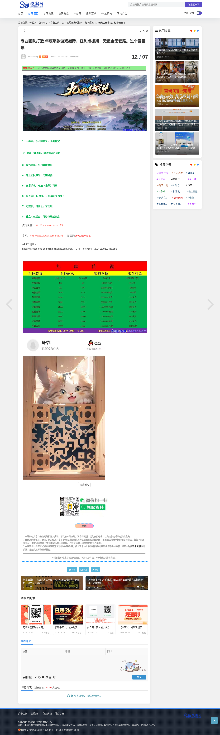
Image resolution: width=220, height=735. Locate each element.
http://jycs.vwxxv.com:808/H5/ (47, 235)
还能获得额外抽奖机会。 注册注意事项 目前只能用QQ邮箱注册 (178, 179)
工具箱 (108, 13)
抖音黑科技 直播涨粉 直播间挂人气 (178, 191)
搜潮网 (39, 721)
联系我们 (136, 546)
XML (69, 713)
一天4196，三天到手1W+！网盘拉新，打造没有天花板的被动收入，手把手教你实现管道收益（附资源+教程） (177, 146)
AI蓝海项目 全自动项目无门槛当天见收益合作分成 (177, 51)
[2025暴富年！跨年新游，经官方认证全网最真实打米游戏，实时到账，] (211, 303)
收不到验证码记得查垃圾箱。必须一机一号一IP (178, 203)
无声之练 (163, 197)
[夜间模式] (199, 13)
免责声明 (47, 713)
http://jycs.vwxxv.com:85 (49, 225)
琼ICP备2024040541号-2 (32, 730)
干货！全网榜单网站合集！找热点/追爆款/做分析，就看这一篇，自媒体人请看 (176, 123)
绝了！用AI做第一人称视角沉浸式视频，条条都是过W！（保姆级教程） (177, 75)
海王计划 (163, 185)
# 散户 (193, 203)
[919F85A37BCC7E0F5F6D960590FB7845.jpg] (85, 296)
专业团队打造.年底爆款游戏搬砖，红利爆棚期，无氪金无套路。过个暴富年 (87, 22)
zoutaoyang (38, 56)
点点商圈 (178, 197)
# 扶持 (193, 179)
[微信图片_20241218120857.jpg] (64, 406)
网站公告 (122, 13)
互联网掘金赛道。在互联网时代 (164, 179)
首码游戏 (63, 13)
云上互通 (192, 191)
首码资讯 (48, 13)
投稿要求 (91, 13)
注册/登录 (189, 13)
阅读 (73, 569)
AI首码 (77, 13)
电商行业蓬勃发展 (164, 203)
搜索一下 (194, 4)
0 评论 (64, 56)
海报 (85, 569)
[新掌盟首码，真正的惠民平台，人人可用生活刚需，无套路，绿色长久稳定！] (9, 303)
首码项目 (33, 13)
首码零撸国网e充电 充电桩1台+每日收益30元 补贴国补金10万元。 (177, 99)
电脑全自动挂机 (193, 173)
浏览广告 (163, 173)
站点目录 (59, 713)
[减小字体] (141, 30)
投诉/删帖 (84, 484)
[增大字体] (147, 30)
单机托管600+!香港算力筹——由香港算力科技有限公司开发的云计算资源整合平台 (193, 197)
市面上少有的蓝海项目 (193, 185)
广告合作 (22, 713)
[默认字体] (144, 30)
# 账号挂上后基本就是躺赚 (178, 185)
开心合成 (178, 173)
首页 (20, 13)
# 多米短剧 (163, 191)
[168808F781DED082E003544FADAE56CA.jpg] (85, 103)
